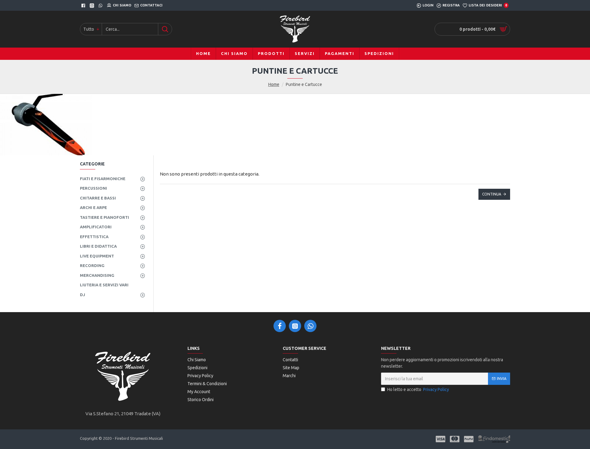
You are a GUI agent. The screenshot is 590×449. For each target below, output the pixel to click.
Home (273, 84)
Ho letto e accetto (418, 389)
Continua (491, 194)
